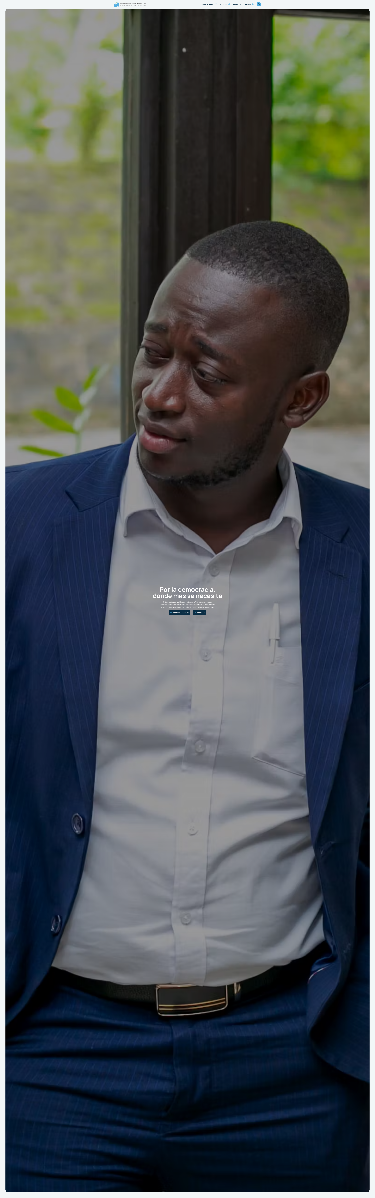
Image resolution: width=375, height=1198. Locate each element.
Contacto (247, 4)
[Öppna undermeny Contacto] (253, 4)
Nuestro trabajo (208, 4)
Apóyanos (237, 4)
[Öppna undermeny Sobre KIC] (229, 4)
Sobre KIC (223, 4)
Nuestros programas (181, 612)
